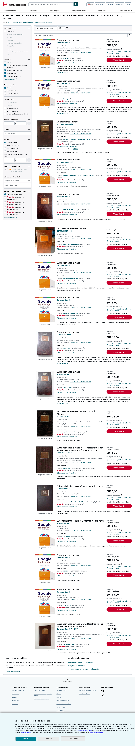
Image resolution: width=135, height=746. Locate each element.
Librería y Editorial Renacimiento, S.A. (76, 139)
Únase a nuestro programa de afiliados (43, 694)
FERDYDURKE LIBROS (70, 210)
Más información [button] (9, 217)
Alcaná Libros (67, 348)
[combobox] (50, 4)
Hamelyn (66, 58)
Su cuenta (110, 4)
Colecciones (33, 10)
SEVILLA (75, 149)
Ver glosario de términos (77, 666)
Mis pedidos (15, 700)
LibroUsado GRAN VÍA (70, 278)
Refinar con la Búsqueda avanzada (38, 22)
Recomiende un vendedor (41, 699)
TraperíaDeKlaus (68, 644)
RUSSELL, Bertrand (65, 162)
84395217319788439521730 (80, 52)
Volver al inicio (67, 681)
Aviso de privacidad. (96, 732)
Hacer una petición (13, 672)
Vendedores (102, 10)
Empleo (59, 697)
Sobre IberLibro (61, 690)
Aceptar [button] (25, 739)
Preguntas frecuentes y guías (87, 690)
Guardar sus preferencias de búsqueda (83, 669)
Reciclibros (66, 536)
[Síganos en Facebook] (102, 691)
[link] (67, 28)
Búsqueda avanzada (9, 10)
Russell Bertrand (63, 489)
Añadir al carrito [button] (119, 60)
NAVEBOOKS (67, 571)
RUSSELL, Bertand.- (65, 124)
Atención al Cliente (84, 694)
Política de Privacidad (63, 700)
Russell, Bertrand (64, 335)
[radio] (5, 91)
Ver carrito (15, 704)
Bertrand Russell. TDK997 (67, 629)
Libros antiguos (54, 10)
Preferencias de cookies (84, 730)
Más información (9, 79)
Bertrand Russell (63, 43)
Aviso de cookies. (26, 732)
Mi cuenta (14, 697)
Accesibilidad (60, 711)
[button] (29, 123)
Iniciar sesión (100, 4)
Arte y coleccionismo (79, 10)
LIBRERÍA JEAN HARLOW (71, 244)
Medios (59, 694)
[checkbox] (5, 31)
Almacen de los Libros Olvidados (74, 502)
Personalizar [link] (73, 739)
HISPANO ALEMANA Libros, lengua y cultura (78, 175)
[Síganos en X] (102, 696)
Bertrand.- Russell (64, 453)
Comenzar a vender (125, 10)
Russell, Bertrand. (64, 416)
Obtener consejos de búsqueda (80, 662)
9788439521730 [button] (16, 22)
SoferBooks (67, 605)
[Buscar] (76, 4)
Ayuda (128, 4)
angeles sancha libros (70, 432)
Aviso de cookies (62, 707)
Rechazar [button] (48, 739)
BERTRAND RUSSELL (65, 231)
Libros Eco (66, 468)
